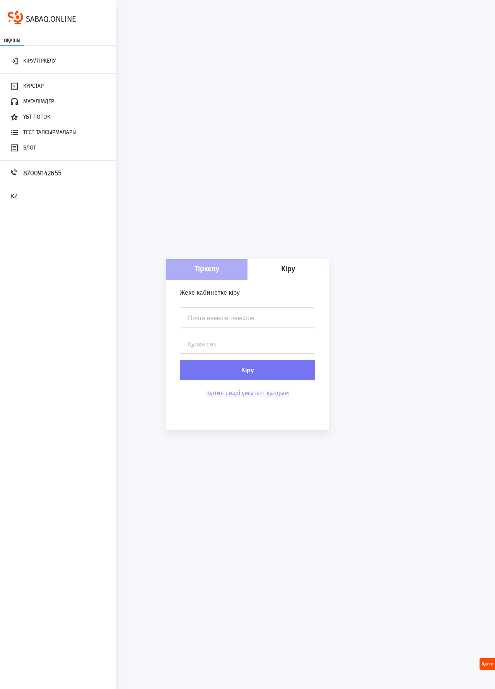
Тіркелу (207, 269)
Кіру (288, 269)
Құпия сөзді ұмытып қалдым (247, 393)
